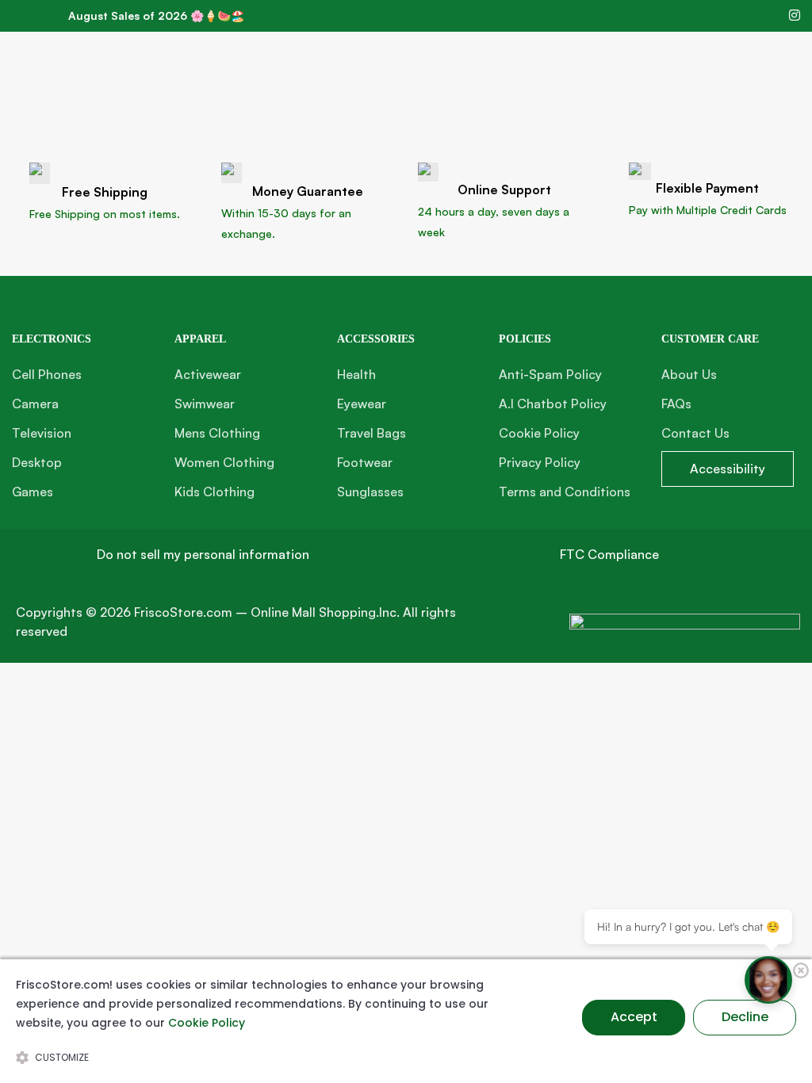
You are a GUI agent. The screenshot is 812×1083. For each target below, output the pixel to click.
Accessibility (727, 468)
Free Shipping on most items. (104, 213)
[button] (203, 554)
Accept (634, 1017)
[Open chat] (768, 980)
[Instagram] (794, 15)
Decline (745, 1017)
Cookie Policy (206, 1023)
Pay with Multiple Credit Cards (708, 209)
